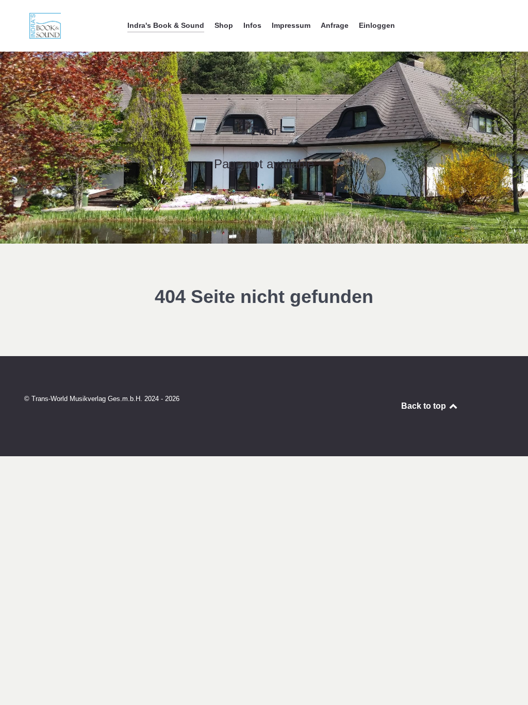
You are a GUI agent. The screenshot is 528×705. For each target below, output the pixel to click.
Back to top (424, 406)
